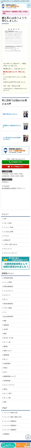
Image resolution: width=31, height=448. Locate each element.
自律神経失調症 (8, 278)
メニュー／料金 (8, 227)
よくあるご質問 (8, 231)
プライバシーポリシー (10, 253)
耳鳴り (6, 368)
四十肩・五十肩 (8, 338)
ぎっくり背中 (8, 393)
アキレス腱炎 (8, 308)
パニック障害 (8, 282)
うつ (5, 312)
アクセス (6, 236)
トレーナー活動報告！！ (11, 425)
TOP (5, 218)
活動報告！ (7, 434)
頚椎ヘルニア (8, 350)
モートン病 (7, 342)
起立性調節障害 (8, 316)
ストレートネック (9, 385)
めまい (6, 372)
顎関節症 (6, 325)
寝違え (6, 389)
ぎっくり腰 (7, 397)
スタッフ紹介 (8, 223)
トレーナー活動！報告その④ (12, 417)
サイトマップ (8, 248)
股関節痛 (6, 355)
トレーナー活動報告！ (10, 421)
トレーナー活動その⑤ (10, 412)
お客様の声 (7, 240)
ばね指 (6, 329)
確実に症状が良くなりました (10, 114)
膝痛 (5, 320)
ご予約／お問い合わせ (10, 244)
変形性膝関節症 (8, 286)
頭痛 (5, 402)
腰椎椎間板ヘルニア (10, 376)
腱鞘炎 (6, 346)
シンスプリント (8, 291)
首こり (6, 299)
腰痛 (5, 333)
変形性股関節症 (8, 303)
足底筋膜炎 (7, 363)
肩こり (6, 359)
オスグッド (7, 295)
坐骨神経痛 (7, 380)
